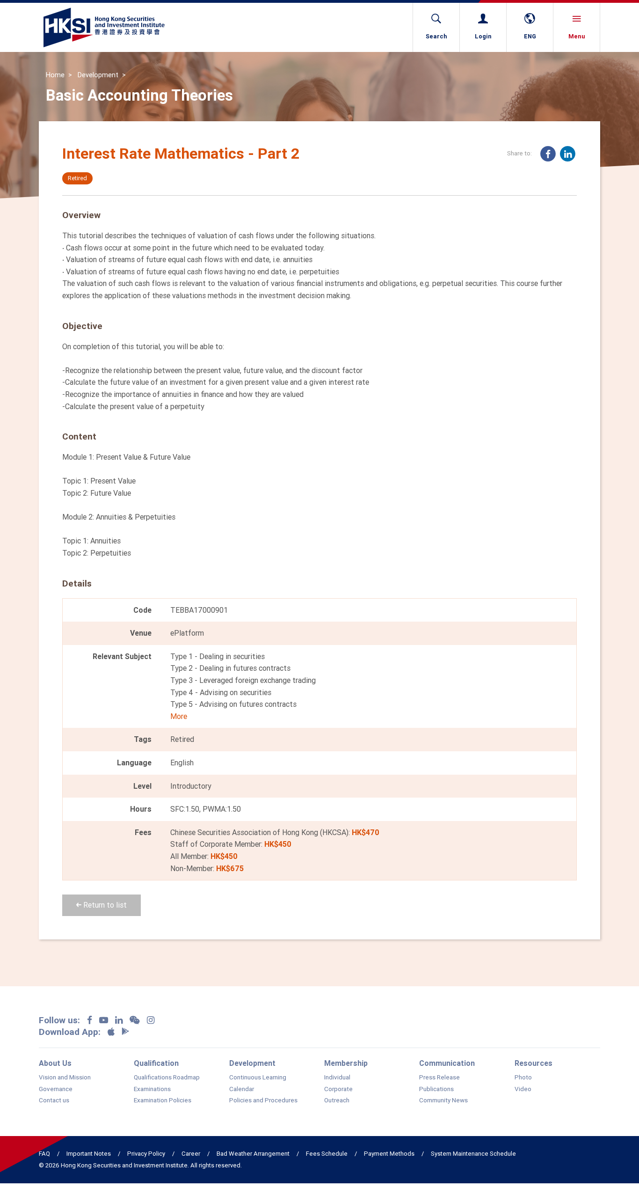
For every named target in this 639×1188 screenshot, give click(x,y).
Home (55, 75)
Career (191, 1154)
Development (98, 75)
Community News (443, 1100)
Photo (523, 1077)
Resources (533, 1063)
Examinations (152, 1089)
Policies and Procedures (263, 1100)
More (178, 716)
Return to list (104, 904)
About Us (55, 1063)
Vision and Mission (65, 1077)
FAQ (44, 1154)
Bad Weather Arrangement (253, 1154)
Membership (346, 1063)
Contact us (54, 1100)
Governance (56, 1089)
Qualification (156, 1063)
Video (523, 1089)
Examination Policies (162, 1100)
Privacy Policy (146, 1154)
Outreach (336, 1100)
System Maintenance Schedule (473, 1154)
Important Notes (88, 1154)
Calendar (241, 1089)
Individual (337, 1077)
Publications (436, 1089)
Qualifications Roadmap (167, 1077)
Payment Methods (389, 1154)
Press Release (439, 1077)
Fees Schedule (327, 1154)
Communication (447, 1063)
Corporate (338, 1089)
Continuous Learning (257, 1077)
